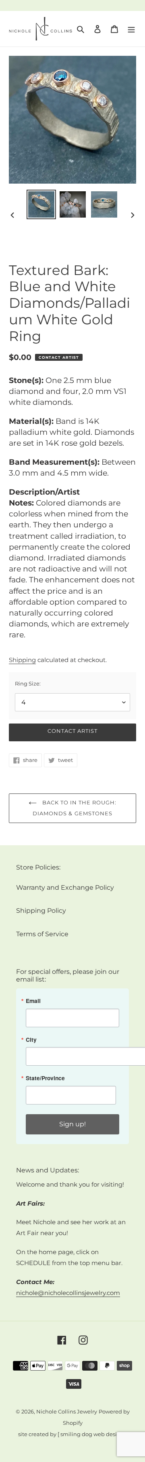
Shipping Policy (41, 910)
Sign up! (72, 1124)
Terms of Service (42, 934)
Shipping (22, 660)
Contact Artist (73, 731)
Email (33, 1001)
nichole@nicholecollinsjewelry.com (68, 1293)
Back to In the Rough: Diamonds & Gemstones (74, 808)
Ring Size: (28, 683)
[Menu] (131, 28)
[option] (41, 204)
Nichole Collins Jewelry (66, 1412)
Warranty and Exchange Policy (65, 887)
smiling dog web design (92, 1434)
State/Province (45, 1078)
